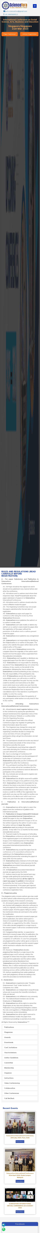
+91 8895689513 (11, 14)
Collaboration (9, 1088)
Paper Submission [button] (9, 34)
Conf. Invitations (10, 1047)
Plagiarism (8, 1032)
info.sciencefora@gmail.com (16, 11)
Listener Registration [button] (29, 34)
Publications (9, 1027)
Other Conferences (11, 1093)
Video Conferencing (12, 1083)
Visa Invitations (10, 1053)
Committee (8, 1063)
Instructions (8, 1078)
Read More (20, 1141)
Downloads (8, 1042)
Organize (8, 1073)
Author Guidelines (11, 1058)
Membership (9, 1068)
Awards (7, 1037)
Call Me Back (9, 1098)
